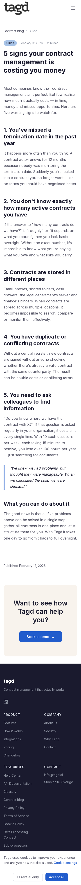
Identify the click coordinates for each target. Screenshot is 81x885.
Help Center (13, 775)
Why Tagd (52, 739)
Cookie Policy (14, 824)
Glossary (10, 791)
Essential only (28, 877)
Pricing (9, 747)
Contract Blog (14, 31)
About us (50, 723)
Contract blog (14, 800)
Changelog (12, 755)
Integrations (12, 739)
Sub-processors (16, 845)
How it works (13, 731)
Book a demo (41, 636)
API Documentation (18, 783)
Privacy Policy (14, 808)
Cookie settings (65, 863)
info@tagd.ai (53, 775)
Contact (50, 747)
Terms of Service (16, 816)
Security (50, 731)
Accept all (57, 877)
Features (10, 723)
